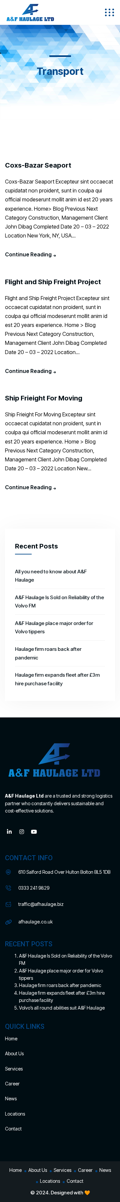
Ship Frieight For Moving (43, 398)
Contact (13, 1128)
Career (12, 1083)
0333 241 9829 (33, 888)
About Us (14, 1053)
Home (11, 1038)
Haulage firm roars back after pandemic (60, 985)
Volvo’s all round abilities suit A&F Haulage (62, 1008)
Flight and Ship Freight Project (53, 282)
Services (14, 1068)
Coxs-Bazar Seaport (38, 165)
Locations (15, 1114)
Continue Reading (28, 254)
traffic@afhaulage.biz (41, 904)
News (11, 1098)
